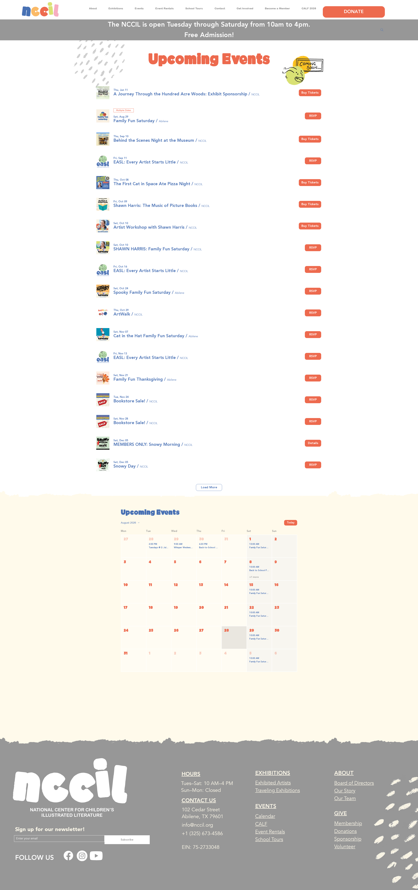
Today (290, 523)
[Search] (381, 29)
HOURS (191, 773)
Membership (348, 823)
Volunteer (344, 846)
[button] (92, 8)
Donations (345, 831)
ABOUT (344, 773)
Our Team (345, 798)
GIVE (340, 813)
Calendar (265, 816)
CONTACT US (199, 800)
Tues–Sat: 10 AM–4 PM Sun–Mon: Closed (207, 787)
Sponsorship (347, 839)
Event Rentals (270, 831)
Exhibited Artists (273, 782)
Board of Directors (354, 783)
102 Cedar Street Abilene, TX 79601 (202, 813)
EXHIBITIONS (272, 773)
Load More (209, 487)
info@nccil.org (197, 825)
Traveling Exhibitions (277, 790)
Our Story (344, 790)
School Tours (269, 839)
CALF (261, 824)
